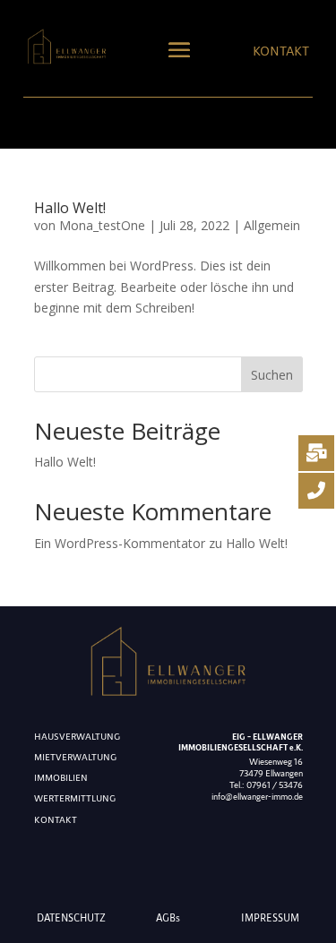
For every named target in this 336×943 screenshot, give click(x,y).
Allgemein (272, 225)
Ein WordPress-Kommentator (119, 543)
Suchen (272, 374)
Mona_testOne (102, 225)
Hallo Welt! (70, 208)
